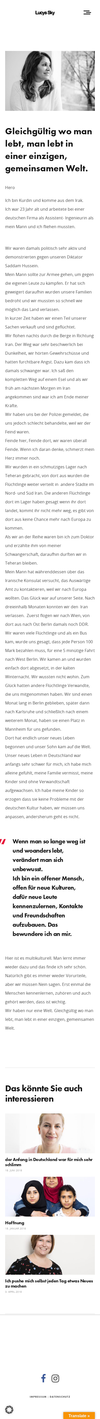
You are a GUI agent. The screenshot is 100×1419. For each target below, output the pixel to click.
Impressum (38, 1396)
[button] (9, 1409)
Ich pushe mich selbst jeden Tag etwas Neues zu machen (49, 1283)
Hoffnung (14, 1223)
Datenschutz (60, 1396)
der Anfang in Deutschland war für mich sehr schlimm (49, 1161)
